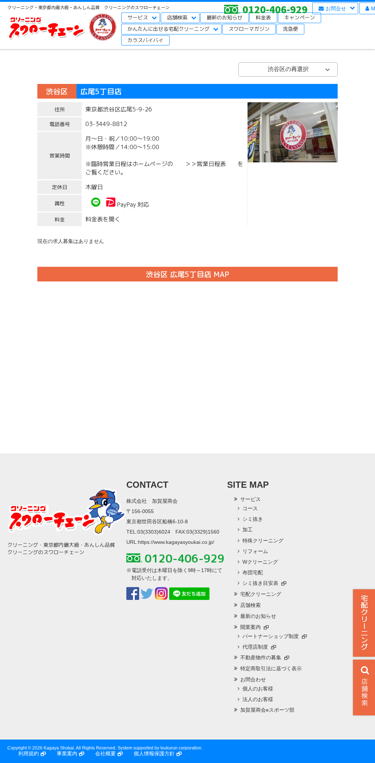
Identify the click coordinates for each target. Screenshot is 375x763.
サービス (137, 17)
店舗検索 (177, 17)
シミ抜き (252, 519)
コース (250, 508)
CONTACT (147, 485)
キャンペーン (299, 17)
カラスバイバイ (145, 40)
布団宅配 (252, 572)
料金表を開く (102, 219)
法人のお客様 (257, 699)
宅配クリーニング (364, 623)
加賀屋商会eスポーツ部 (267, 710)
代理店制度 (255, 647)
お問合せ (336, 8)
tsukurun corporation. (181, 748)
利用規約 (28, 753)
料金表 (263, 17)
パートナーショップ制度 (270, 636)
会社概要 (105, 753)
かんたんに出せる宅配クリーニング (168, 28)
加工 (247, 529)
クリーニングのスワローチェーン (46, 29)
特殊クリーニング (262, 540)
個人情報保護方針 (154, 753)
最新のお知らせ (224, 17)
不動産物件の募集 (260, 657)
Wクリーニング (260, 562)
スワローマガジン (249, 28)
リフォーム (255, 551)
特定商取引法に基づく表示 (271, 668)
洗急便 (290, 28)
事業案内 (67, 753)
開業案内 (250, 627)
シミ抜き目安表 (260, 583)
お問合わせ (253, 679)
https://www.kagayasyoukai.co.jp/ (176, 542)
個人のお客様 (257, 689)
